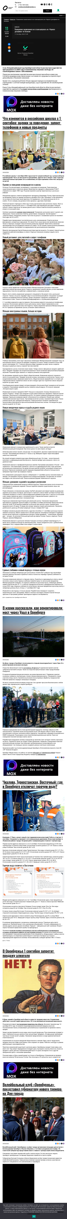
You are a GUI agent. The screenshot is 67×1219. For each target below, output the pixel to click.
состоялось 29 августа (31, 668)
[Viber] (63, 93)
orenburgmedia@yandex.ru (27, 7)
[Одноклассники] (9, 47)
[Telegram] (9, 50)
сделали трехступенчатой (25, 212)
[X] (61, 93)
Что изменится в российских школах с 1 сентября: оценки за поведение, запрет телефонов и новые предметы (32, 123)
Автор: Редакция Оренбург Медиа (25, 54)
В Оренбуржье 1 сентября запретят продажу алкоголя (29, 953)
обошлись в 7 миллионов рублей (44, 753)
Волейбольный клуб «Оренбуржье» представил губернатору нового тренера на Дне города (32, 1089)
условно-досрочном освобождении (34, 89)
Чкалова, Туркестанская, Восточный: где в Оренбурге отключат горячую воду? (33, 784)
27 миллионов (41, 754)
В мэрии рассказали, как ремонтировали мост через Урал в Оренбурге (33, 610)
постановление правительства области (30, 1024)
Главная (6, 19)
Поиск (47, 10)
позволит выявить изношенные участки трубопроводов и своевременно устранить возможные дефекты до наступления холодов (31, 931)
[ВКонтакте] (9, 44)
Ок (34, 1216)
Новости (12, 19)
